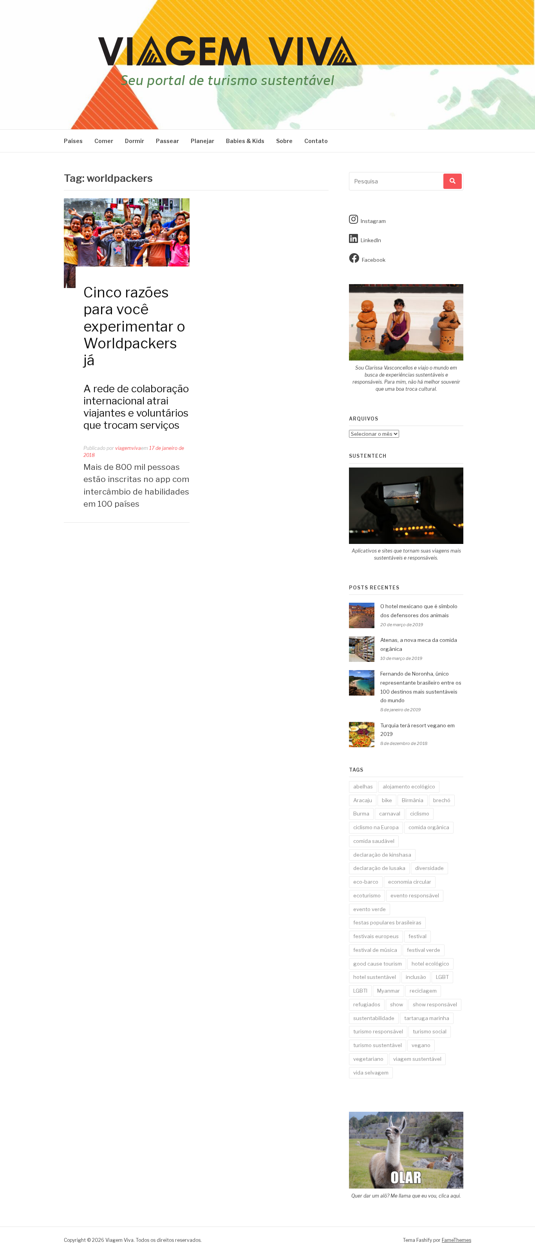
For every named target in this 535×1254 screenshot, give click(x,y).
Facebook (373, 260)
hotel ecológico (430, 963)
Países (73, 141)
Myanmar (388, 991)
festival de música (375, 950)
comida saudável (373, 841)
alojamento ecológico (409, 786)
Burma (361, 813)
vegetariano (368, 1059)
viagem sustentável (417, 1059)
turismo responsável (378, 1031)
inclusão (416, 977)
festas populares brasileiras (387, 922)
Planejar (202, 141)
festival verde (423, 950)
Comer (103, 141)
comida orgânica (428, 827)
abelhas (363, 786)
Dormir (134, 141)
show (396, 1004)
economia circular (409, 882)
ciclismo (419, 813)
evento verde (369, 909)
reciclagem (423, 991)
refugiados (366, 1004)
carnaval (389, 813)
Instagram (373, 221)
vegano (421, 1045)
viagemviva (128, 448)
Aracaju (362, 800)
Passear (167, 141)
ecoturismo (367, 895)
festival (417, 936)
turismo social (429, 1031)
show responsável (435, 1004)
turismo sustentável (377, 1045)
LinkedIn (371, 240)
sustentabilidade (373, 1018)
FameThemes (456, 1240)
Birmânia (412, 800)
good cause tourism (377, 963)
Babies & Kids (245, 141)
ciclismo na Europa (376, 827)
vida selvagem (371, 1072)
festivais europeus (376, 936)
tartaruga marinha (426, 1018)
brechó (441, 800)
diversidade (429, 868)
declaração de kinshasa (382, 855)
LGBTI (360, 991)
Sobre (284, 141)
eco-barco (365, 882)
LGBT (442, 977)
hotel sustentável (374, 977)
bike (387, 800)
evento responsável (414, 895)
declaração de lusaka (379, 868)
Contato (316, 141)
